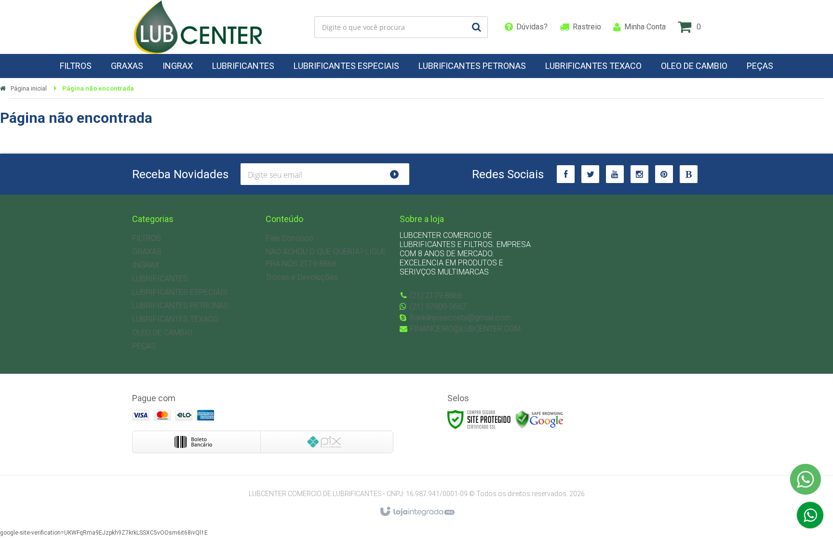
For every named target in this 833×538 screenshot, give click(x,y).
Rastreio (587, 26)
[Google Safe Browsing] (539, 419)
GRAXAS (146, 251)
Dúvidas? (532, 26)
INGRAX (146, 265)
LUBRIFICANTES (160, 278)
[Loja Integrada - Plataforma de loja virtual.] (417, 512)
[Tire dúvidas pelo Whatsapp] (810, 515)
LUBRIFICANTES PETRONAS (180, 305)
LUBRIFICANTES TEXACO (175, 319)
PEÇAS (144, 346)
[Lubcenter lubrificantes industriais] (197, 27)
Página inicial (29, 88)
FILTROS (146, 238)
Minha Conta (645, 26)
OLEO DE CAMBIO (162, 332)
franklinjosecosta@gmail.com (460, 317)
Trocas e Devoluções (302, 277)
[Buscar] (476, 27)
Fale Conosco (289, 238)
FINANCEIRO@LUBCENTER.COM (465, 328)
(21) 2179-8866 (436, 295)
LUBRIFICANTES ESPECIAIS (180, 292)
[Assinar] (398, 174)
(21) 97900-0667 (438, 306)
